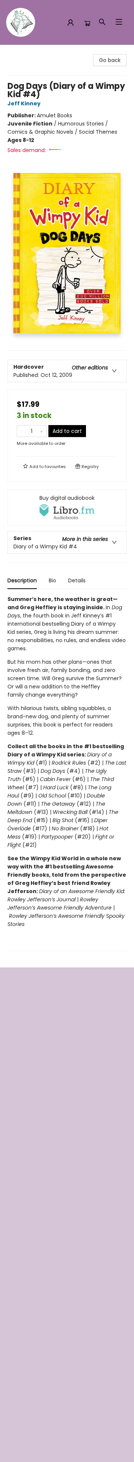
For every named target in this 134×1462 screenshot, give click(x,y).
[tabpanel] (67, 773)
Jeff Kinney (24, 103)
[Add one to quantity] (41, 431)
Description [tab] (22, 580)
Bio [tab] (52, 580)
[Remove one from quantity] (21, 431)
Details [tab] (77, 580)
